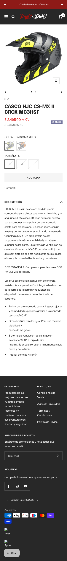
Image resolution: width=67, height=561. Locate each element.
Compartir (10, 188)
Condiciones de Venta (46, 395)
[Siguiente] (61, 92)
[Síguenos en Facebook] (8, 486)
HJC (6, 99)
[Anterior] (6, 92)
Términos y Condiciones (44, 413)
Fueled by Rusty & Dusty (22, 499)
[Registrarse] (57, 456)
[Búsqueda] (13, 16)
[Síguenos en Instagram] (17, 486)
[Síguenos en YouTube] (25, 486)
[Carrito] (61, 16)
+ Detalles (44, 4)
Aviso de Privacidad (48, 404)
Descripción (13, 202)
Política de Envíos (47, 422)
